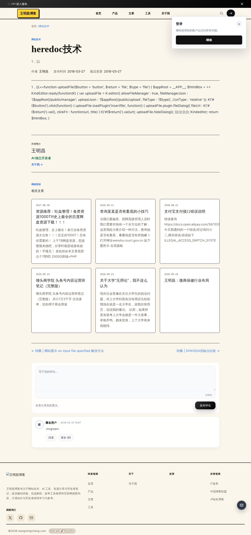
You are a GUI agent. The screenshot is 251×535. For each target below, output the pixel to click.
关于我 (166, 13)
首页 (98, 13)
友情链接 (215, 473)
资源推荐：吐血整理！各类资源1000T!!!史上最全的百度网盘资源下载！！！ (60, 216)
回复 (51, 437)
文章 (131, 13)
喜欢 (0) (66, 437)
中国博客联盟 (218, 491)
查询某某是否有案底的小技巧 (124, 211)
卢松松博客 (217, 499)
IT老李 (214, 483)
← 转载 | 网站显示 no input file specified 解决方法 (67, 351)
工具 (148, 13)
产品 (115, 13)
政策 (172, 473)
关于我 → (37, 164)
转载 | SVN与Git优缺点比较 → (198, 351)
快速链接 (93, 473)
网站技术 (44, 26)
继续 (209, 40)
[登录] (231, 13)
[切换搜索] (222, 13)
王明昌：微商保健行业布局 (186, 280)
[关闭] (242, 4)
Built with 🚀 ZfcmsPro (62, 531)
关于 (131, 473)
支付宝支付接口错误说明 (184, 211)
